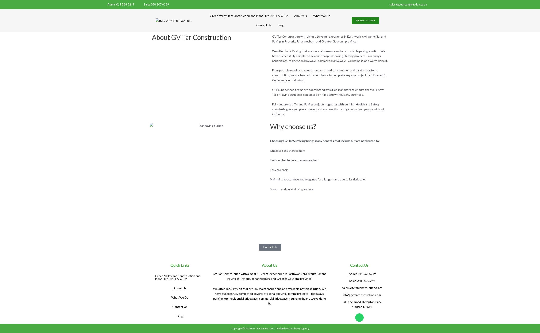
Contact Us (263, 25)
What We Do (321, 16)
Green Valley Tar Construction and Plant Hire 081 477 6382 (249, 16)
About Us (300, 16)
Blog (281, 25)
